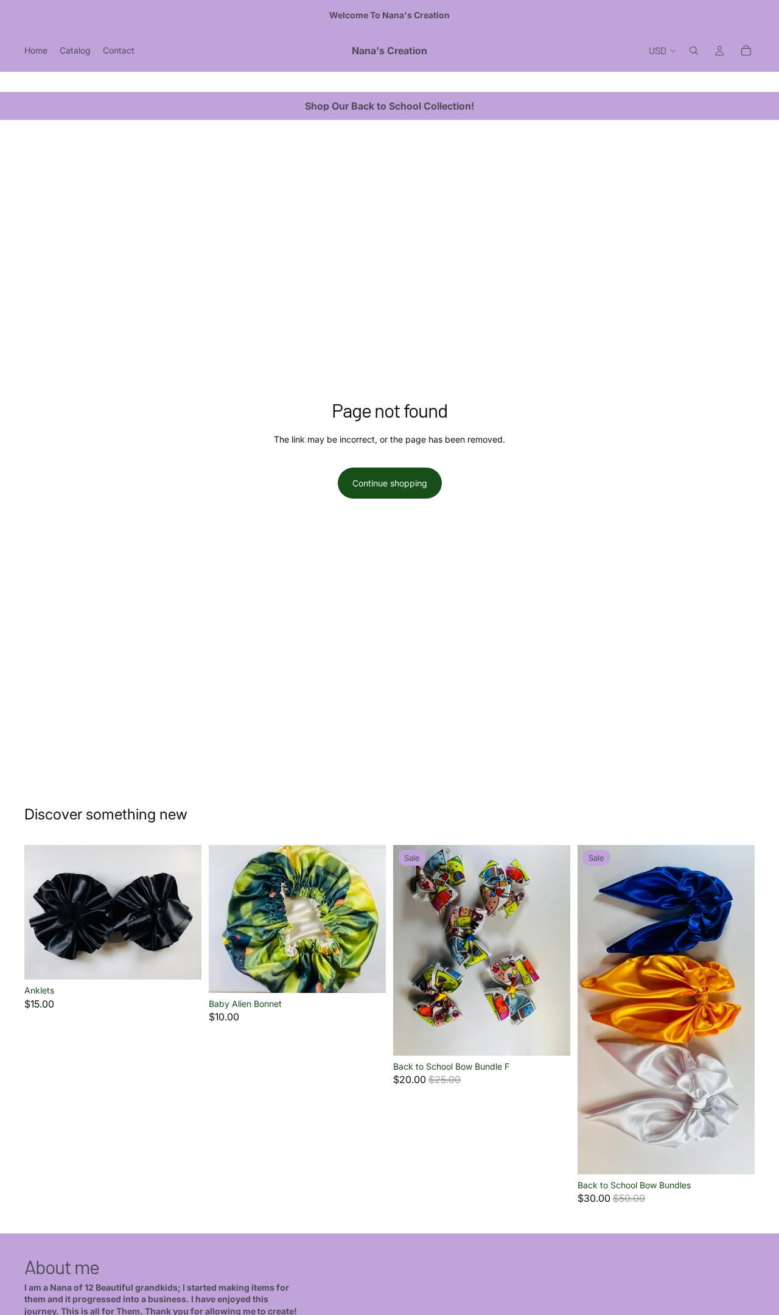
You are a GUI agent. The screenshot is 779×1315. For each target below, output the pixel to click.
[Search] (693, 50)
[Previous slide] (42, 912)
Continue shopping (389, 483)
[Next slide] (183, 912)
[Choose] (183, 961)
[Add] (367, 974)
